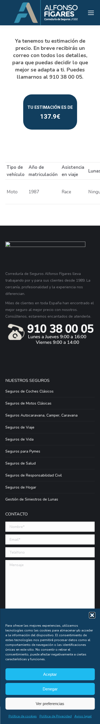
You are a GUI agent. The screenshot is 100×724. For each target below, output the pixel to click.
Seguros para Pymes (22, 451)
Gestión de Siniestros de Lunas (31, 499)
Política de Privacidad (55, 716)
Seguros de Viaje (19, 427)
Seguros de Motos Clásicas (28, 403)
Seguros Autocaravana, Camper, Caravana (41, 415)
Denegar (50, 689)
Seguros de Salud (20, 463)
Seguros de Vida (19, 439)
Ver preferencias (50, 703)
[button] (92, 615)
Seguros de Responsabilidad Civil (33, 475)
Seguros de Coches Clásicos (29, 391)
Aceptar (50, 674)
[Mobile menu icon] (91, 13)
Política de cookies (23, 716)
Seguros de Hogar (20, 487)
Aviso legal (83, 716)
